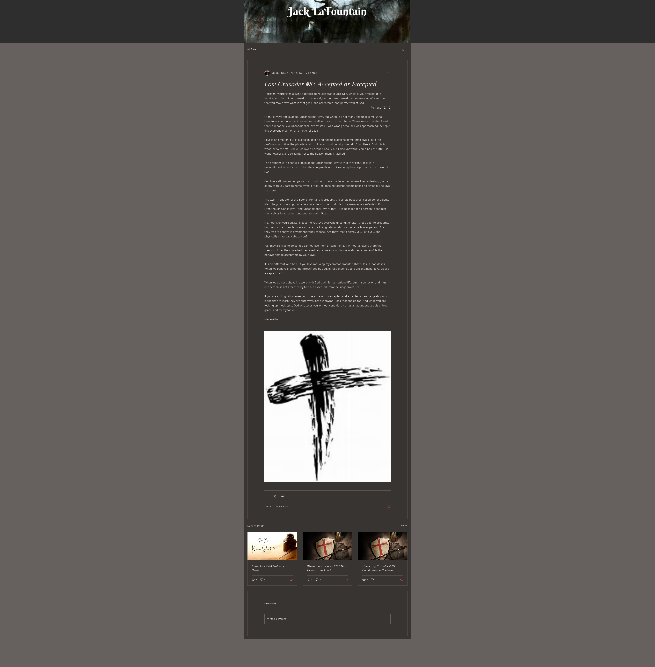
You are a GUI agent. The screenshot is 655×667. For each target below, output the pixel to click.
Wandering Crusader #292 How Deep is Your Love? (327, 568)
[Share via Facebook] (266, 496)
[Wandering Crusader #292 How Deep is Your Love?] (327, 546)
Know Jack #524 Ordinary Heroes (268, 568)
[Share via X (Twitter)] (274, 496)
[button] (403, 49)
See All (404, 525)
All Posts (251, 49)
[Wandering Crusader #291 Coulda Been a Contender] (382, 546)
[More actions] (389, 73)
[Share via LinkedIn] (282, 496)
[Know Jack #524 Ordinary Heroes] (272, 546)
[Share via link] (291, 496)
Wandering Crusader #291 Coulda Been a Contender (378, 568)
